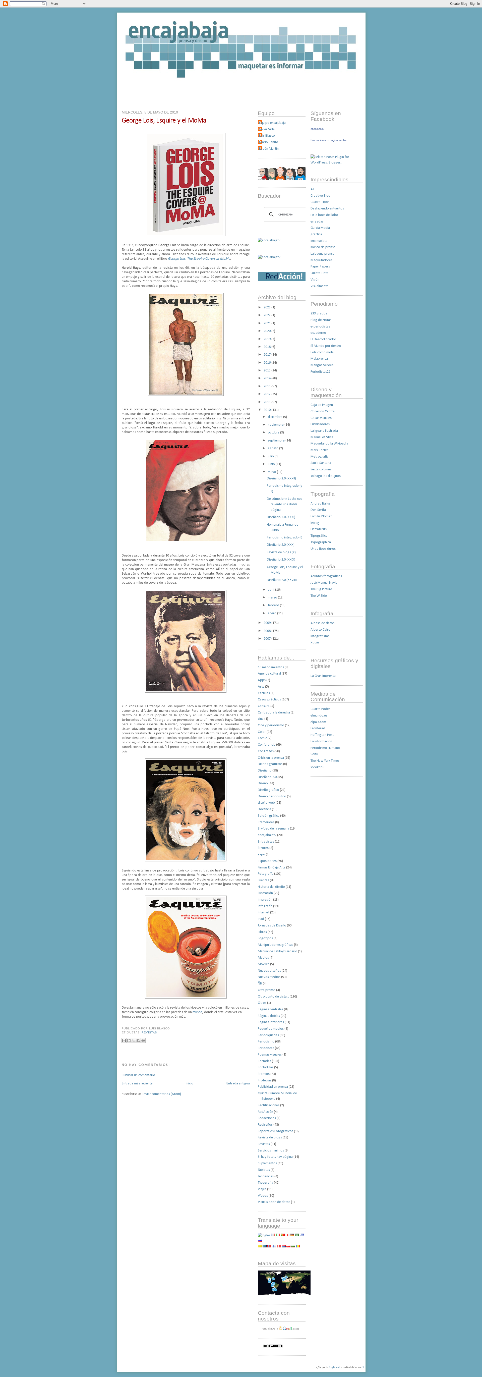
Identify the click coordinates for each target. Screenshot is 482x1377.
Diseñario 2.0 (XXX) (280, 545)
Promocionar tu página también (329, 140)
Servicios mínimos (271, 1150)
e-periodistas (320, 326)
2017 (267, 355)
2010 (267, 410)
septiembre (276, 441)
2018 (267, 347)
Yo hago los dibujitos (326, 476)
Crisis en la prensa (271, 758)
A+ (313, 189)
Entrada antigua (238, 1083)
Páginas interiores (271, 1022)
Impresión (265, 900)
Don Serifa (318, 510)
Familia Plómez (321, 516)
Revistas (149, 1032)
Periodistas (266, 1048)
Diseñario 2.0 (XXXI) (281, 517)
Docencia (264, 809)
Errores (263, 848)
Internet (263, 912)
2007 (267, 639)
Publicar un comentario (138, 1075)
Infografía (265, 906)
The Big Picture (321, 589)
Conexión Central (323, 411)
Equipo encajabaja (272, 123)
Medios (263, 958)
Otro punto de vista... (273, 997)
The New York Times (325, 761)
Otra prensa (266, 990)
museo (197, 1012)
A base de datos (322, 623)
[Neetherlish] (284, 1246)
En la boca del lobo (324, 215)
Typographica (321, 542)
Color (262, 732)
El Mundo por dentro (326, 346)
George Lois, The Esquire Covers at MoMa (199, 259)
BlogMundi (334, 1367)
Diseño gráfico (268, 790)
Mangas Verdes (322, 365)
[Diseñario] (269, 240)
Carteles (264, 693)
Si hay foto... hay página (275, 1157)
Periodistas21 (320, 372)
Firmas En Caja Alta (271, 867)
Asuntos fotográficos (326, 576)
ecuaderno (318, 333)
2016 (267, 363)
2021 (267, 323)
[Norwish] (269, 1246)
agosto (273, 448)
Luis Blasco (267, 136)
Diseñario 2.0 (267, 777)
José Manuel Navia (324, 583)
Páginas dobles (269, 1016)
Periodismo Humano (325, 748)
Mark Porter (319, 450)
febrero (274, 605)
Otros (262, 1003)
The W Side (319, 596)
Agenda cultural (269, 674)
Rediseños (265, 1125)
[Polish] (288, 1246)
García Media (320, 228)
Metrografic (319, 457)
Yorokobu (317, 767)
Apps (262, 680)
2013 (267, 386)
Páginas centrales (270, 1009)
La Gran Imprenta (323, 676)
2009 (267, 623)
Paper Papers (320, 266)
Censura (264, 706)
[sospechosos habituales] (282, 179)
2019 (267, 339)
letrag (315, 523)
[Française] (273, 1235)
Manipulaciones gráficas (275, 945)
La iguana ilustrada (324, 431)
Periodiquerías (268, 1035)
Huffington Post (322, 735)
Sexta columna (321, 469)
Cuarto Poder (320, 709)
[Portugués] (283, 1235)
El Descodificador (323, 339)
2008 (267, 631)
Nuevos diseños (269, 971)
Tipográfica (319, 536)
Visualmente (319, 286)
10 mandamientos (271, 667)
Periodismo (266, 1041)
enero (272, 613)
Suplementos (267, 1163)
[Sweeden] (265, 1246)
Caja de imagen (322, 405)
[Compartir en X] (133, 1040)
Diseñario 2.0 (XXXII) (281, 478)
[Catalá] (260, 1246)
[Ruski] (260, 1241)
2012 (267, 394)
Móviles (263, 964)
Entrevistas (266, 842)
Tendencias (266, 1176)
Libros (262, 932)
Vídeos (263, 1196)
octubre (274, 432)
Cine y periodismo (271, 725)
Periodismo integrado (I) (284, 537)
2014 (267, 378)
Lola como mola (322, 352)
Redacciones (267, 1118)
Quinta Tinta (319, 273)
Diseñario (265, 771)
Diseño (263, 783)
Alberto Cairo (320, 630)
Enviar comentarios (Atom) (161, 1094)
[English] (264, 1235)
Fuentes (263, 880)
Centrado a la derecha (274, 712)
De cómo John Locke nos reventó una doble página (284, 504)
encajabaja (317, 128)
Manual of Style (322, 437)
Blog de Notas (321, 320)
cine (261, 719)
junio (272, 464)
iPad (261, 919)
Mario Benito (268, 142)
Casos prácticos (269, 699)
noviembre (276, 425)
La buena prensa (322, 254)
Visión (315, 280)
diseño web (266, 803)
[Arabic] (297, 1235)
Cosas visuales (321, 418)
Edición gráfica (268, 816)
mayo (272, 472)
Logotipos (265, 938)
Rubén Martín (269, 149)
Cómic (262, 738)
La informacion (321, 741)
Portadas (264, 1061)
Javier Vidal (267, 129)
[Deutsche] (292, 1235)
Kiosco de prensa (323, 247)
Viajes (262, 1189)
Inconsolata (319, 241)
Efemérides (266, 822)
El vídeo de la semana (273, 829)
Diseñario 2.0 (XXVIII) (282, 580)
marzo (273, 597)
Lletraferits (319, 529)
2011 (267, 402)
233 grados (319, 313)
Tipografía (265, 1183)
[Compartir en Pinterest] (143, 1040)
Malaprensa (319, 359)
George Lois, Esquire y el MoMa (164, 120)
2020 (267, 331)
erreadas (317, 222)
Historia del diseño (271, 887)
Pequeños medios (271, 1029)
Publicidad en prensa (273, 1087)
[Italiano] (278, 1235)
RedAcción (265, 1112)
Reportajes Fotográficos (275, 1131)
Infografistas (320, 636)
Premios (264, 1074)
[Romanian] (298, 1246)
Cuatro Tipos (320, 202)
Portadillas (265, 1067)
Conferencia (266, 745)
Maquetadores (321, 260)
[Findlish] (274, 1246)
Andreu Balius (321, 504)
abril (271, 590)
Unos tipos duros (323, 549)
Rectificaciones (268, 1105)
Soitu (314, 754)
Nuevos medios (269, 977)
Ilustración (265, 893)
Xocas (315, 642)
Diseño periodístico (272, 796)
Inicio (189, 1083)
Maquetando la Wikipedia (329, 444)
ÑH (260, 983)
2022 (267, 315)
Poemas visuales (270, 1055)
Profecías (264, 1080)
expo (261, 854)
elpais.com (318, 722)
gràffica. (317, 234)
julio (271, 456)
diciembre (275, 417)
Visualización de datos (274, 1202)
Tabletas (264, 1170)
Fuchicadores (320, 424)
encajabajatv (267, 835)
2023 (267, 307)
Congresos (266, 751)
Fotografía (265, 874)
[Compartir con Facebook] (138, 1040)
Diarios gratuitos (270, 764)
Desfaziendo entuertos (327, 208)
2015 (267, 370)
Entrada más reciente (137, 1083)
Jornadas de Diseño (272, 925)
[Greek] (302, 1235)
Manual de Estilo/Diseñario (277, 951)
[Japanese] (287, 1235)
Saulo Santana (321, 463)
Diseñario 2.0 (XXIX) (281, 560)
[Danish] (279, 1246)
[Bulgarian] (293, 1246)
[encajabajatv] (269, 257)
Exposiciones (267, 861)
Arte (261, 687)
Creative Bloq (320, 196)
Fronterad (318, 728)
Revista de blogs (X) (281, 552)
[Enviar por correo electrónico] (124, 1040)
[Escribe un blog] (128, 1040)
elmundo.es (319, 716)
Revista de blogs (270, 1137)
